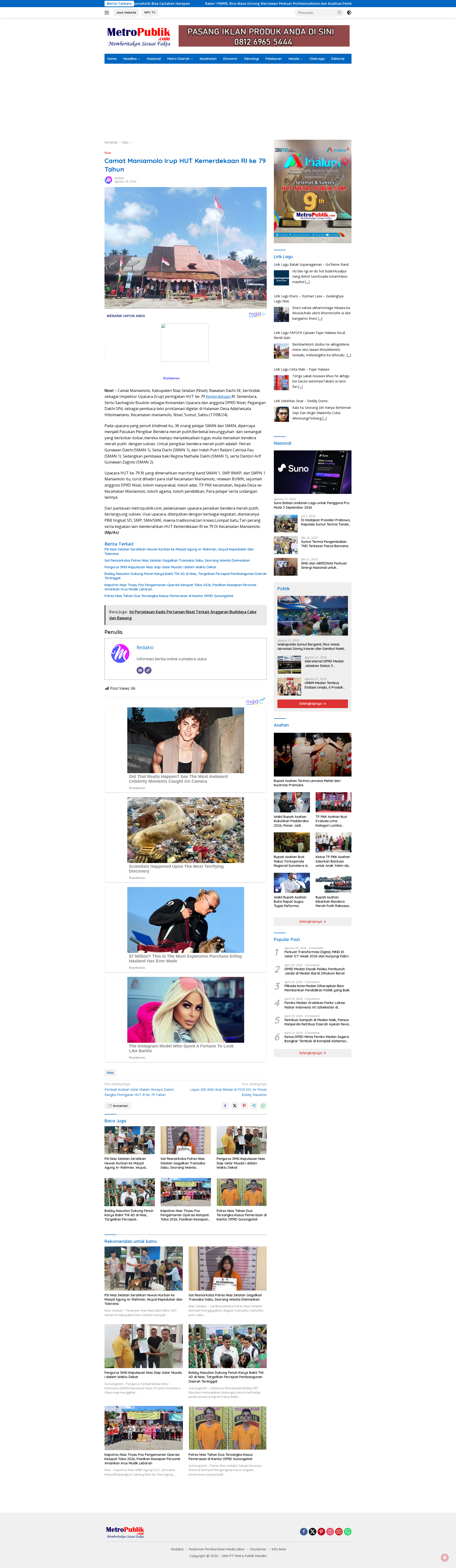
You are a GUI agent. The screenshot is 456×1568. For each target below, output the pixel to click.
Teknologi (251, 59)
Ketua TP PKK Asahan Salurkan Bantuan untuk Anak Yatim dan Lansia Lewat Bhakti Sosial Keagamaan (333, 861)
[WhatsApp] (348, 1532)
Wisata (293, 59)
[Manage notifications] (445, 1557)
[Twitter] (312, 1532)
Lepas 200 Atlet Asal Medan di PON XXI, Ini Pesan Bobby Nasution (228, 1089)
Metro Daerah (178, 59)
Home (112, 59)
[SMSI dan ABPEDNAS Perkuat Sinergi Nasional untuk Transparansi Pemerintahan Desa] (286, 567)
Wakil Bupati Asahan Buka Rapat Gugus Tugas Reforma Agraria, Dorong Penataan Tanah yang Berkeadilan (291, 901)
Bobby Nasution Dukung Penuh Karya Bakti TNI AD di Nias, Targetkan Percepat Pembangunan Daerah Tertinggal (185, 576)
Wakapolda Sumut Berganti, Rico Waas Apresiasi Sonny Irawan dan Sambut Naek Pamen (310, 646)
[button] (339, 12)
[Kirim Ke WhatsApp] (263, 1105)
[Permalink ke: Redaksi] (108, 179)
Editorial (337, 59)
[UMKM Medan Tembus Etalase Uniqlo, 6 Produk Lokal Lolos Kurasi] (289, 686)
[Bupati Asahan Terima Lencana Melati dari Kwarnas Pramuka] (313, 755)
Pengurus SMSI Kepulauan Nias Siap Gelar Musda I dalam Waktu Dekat (160, 567)
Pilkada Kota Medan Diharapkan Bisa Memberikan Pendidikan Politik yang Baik (317, 988)
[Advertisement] (228, 99)
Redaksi (119, 178)
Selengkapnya (311, 704)
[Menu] (107, 13)
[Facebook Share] (225, 1105)
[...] (320, 287)
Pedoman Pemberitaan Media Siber (217, 1549)
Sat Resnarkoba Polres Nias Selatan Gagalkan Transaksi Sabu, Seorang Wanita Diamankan (177, 560)
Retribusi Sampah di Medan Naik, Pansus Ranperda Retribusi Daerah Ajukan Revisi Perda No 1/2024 (317, 1022)
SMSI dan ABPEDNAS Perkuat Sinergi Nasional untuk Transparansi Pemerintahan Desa (324, 565)
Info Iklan (279, 1549)
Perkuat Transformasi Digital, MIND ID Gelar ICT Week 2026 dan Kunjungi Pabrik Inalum (317, 954)
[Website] (148, 670)
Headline (130, 59)
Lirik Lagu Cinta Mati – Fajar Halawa (301, 337)
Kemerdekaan (219, 396)
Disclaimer (258, 1549)
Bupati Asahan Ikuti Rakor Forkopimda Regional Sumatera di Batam (291, 861)
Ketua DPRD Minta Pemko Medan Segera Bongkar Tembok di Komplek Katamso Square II (317, 1039)
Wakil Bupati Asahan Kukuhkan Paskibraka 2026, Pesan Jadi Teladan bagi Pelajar (291, 821)
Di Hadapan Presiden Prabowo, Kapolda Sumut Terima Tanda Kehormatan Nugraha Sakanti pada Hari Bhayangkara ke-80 (326, 522)
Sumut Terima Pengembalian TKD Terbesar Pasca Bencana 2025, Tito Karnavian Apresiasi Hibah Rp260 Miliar (325, 544)
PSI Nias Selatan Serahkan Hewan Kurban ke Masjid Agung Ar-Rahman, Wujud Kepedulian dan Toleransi (179, 551)
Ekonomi (230, 59)
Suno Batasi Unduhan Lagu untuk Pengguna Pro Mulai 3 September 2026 (311, 505)
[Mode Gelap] (349, 13)
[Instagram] (330, 1532)
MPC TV (150, 12)
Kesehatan (208, 59)
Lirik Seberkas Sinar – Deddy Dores (301, 369)
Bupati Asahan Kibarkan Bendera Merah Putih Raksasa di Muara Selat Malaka (333, 901)
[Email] (140, 670)
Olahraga (317, 59)
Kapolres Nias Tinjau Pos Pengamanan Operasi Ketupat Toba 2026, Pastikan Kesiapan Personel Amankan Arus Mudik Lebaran (180, 587)
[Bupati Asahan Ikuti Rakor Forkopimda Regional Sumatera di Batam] (292, 842)
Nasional (154, 59)
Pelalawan (274, 59)
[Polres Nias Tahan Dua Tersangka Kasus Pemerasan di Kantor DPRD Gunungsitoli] (242, 1192)
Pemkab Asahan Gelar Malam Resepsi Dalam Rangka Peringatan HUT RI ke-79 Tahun (139, 1089)
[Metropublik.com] (140, 35)
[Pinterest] (321, 1532)
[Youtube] (339, 1532)
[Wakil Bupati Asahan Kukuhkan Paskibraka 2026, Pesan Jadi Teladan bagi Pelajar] (292, 802)
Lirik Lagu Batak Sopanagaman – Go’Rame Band (311, 401)
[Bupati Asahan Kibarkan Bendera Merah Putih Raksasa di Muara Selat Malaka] (334, 883)
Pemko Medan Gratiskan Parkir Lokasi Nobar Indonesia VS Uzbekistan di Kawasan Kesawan (315, 1005)
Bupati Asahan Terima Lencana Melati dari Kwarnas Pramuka (307, 783)
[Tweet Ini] (234, 1105)
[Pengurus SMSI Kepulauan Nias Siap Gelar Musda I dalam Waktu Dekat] (242, 1140)
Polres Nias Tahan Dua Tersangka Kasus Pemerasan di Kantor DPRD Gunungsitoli (168, 596)
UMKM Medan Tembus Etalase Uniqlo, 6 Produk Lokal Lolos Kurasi (324, 685)
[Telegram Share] (253, 1105)
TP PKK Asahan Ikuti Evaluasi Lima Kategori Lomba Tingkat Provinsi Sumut (331, 821)
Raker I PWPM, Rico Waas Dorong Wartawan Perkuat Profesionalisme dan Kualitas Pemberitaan (176, 3)
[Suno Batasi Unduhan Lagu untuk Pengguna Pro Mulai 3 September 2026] (313, 472)
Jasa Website (126, 12)
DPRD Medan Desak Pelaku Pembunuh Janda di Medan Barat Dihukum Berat (315, 971)
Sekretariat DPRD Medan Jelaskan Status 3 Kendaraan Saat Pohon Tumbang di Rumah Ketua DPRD (325, 663)
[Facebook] (304, 1532)
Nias (107, 152)
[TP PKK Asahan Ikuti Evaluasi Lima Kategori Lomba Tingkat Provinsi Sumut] (334, 802)
